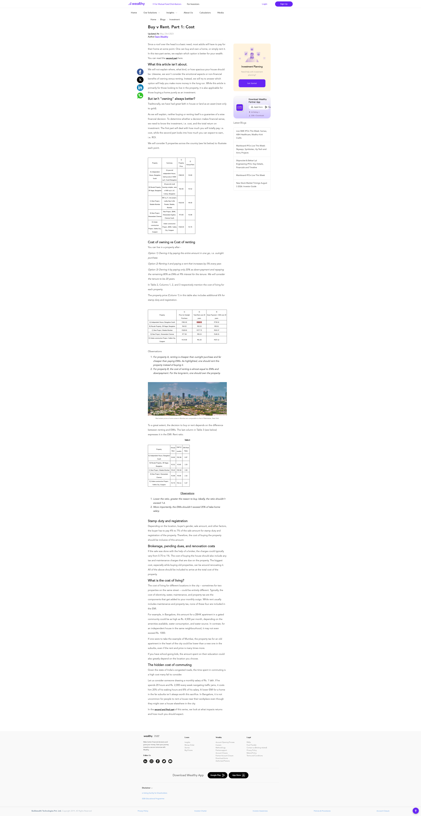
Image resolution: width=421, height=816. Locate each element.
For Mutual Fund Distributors (167, 4)
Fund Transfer (251, 745)
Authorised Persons (223, 761)
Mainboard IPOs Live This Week (250, 175)
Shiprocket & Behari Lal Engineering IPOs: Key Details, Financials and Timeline (249, 164)
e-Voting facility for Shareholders (154, 793)
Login (264, 4)
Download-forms (222, 758)
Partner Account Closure (224, 756)
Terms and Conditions (255, 756)
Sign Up (283, 4)
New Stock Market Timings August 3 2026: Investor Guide (251, 185)
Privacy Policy (252, 750)
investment (174, 20)
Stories (187, 748)
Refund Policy (252, 753)
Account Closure (222, 753)
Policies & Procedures (322, 811)
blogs (162, 20)
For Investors (192, 4)
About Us (188, 12)
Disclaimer (146, 788)
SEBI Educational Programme (153, 799)
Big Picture (189, 750)
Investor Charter (200, 811)
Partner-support (221, 750)
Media (220, 12)
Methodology (221, 748)
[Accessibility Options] (416, 811)
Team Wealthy (161, 37)
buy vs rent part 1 (192, 20)
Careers (218, 745)
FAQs (249, 742)
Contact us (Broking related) (257, 748)
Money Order (189, 745)
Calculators (205, 12)
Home (134, 12)
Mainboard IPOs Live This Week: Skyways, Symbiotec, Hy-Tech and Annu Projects (251, 149)
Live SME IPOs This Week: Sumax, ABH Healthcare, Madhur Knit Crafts (251, 134)
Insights (187, 742)
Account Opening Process (225, 742)
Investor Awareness (260, 811)
